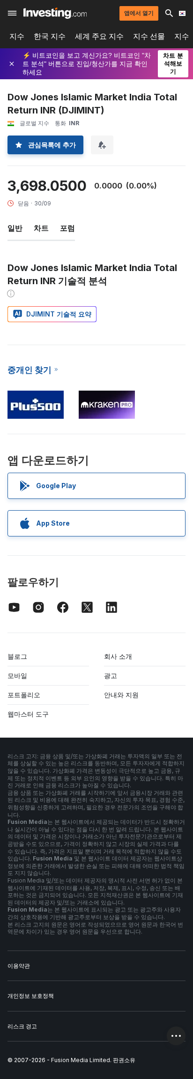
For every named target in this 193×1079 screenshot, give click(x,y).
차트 (41, 228)
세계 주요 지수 (99, 36)
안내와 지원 (121, 695)
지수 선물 (149, 36)
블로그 (17, 656)
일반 (14, 228)
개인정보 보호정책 (30, 995)
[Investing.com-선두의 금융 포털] (55, 13)
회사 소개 (118, 656)
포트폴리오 (23, 695)
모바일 (17, 675)
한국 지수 (50, 36)
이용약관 (18, 965)
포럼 (67, 228)
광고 (110, 675)
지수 (16, 36)
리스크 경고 (22, 1026)
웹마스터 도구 (28, 714)
